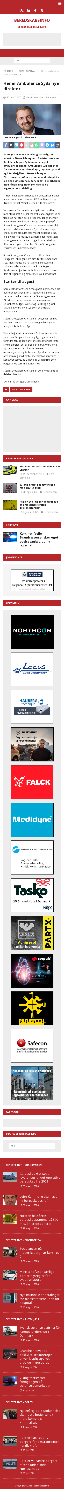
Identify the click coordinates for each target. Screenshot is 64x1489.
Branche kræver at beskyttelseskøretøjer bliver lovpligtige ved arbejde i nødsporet (36, 1356)
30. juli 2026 (28, 1450)
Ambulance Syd (21, 389)
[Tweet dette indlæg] (11, 145)
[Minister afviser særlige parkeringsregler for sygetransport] (10, 1275)
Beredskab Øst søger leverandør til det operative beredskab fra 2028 (40, 1178)
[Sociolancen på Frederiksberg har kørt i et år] (10, 1252)
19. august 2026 (31, 1228)
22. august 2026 (31, 1261)
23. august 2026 (31, 1186)
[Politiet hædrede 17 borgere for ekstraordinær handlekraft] (10, 1441)
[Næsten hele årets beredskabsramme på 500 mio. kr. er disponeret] (10, 1219)
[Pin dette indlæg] (21, 145)
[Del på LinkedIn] (16, 145)
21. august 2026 (31, 1205)
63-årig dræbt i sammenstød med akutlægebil (37, 486)
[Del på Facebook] (6, 145)
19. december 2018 (33, 473)
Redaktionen (50, 492)
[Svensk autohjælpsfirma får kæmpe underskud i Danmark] (10, 1331)
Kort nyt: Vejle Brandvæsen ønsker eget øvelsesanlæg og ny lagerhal (39, 539)
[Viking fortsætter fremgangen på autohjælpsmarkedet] (10, 1381)
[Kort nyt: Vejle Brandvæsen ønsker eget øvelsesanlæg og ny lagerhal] (10, 537)
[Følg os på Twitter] (42, 10)
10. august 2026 (31, 1340)
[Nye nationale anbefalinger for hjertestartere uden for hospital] (10, 1298)
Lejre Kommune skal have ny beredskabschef (38, 1198)
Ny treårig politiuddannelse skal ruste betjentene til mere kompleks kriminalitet (40, 1416)
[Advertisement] (34, 39)
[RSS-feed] (22, 10)
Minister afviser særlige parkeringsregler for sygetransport (37, 1276)
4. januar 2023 (31, 512)
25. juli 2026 (28, 1473)
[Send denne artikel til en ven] (26, 145)
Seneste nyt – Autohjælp (23, 1319)
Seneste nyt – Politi (19, 1402)
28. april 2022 (30, 492)
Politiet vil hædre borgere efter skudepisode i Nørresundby (39, 1465)
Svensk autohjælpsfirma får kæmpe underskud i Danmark (40, 1332)
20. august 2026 (31, 1307)
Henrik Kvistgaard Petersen (41, 97)
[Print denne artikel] (31, 145)
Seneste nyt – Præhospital (24, 1240)
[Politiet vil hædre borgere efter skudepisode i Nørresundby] (10, 1464)
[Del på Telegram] (47, 145)
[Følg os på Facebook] (35, 10)
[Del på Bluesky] (52, 145)
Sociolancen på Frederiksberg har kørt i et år (39, 1252)
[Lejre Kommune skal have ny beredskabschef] (10, 1200)
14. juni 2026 (29, 1390)
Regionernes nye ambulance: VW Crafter (40, 468)
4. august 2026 (30, 1427)
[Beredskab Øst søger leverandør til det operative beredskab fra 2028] (10, 1177)
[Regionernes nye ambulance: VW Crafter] (10, 470)
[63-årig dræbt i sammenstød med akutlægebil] (10, 488)
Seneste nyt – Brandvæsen (24, 1164)
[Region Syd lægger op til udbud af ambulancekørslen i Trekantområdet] (10, 505)
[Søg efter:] (32, 60)
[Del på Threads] (57, 145)
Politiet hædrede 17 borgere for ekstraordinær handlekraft (39, 1442)
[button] (59, 3)
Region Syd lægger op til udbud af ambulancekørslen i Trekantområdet (39, 504)
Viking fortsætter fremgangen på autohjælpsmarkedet (35, 1382)
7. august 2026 (30, 1367)
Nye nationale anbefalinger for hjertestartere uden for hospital (40, 1299)
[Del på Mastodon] (42, 145)
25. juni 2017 (14, 97)
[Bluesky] (29, 10)
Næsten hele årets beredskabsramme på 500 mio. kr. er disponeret (39, 1220)
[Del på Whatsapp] (36, 145)
